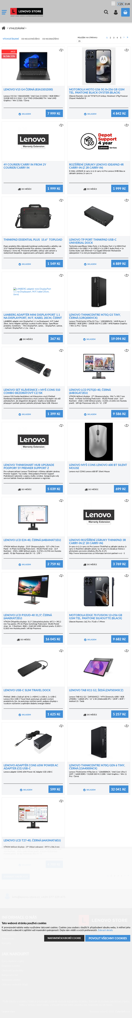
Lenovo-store (36, 12)
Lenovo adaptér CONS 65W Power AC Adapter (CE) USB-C (31, 767)
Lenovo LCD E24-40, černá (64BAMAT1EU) (32, 540)
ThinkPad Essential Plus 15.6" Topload (33, 239)
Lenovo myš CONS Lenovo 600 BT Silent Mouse (98, 466)
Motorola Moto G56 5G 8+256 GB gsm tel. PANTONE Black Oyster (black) (96, 91)
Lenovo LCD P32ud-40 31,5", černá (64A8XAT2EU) (28, 616)
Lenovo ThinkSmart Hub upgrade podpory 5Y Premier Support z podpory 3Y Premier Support (29, 468)
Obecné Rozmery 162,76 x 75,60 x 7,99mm (87, 621)
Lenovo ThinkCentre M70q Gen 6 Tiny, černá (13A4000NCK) (97, 767)
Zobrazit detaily (105, 930)
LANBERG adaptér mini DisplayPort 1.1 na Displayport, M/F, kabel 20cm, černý (33, 316)
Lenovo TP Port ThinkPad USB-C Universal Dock (93, 241)
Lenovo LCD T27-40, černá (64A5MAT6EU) (32, 840)
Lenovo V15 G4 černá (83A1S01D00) (28, 89)
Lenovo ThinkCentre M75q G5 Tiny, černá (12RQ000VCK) (95, 316)
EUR (127, 4)
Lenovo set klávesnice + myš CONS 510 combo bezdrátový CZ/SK (32, 391)
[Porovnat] (61, 50)
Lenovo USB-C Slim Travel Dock (27, 690)
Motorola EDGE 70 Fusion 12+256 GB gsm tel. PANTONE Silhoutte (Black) (95, 616)
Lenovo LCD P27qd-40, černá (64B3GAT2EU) (90, 391)
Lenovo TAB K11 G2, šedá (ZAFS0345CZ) (96, 690)
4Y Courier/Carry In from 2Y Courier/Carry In (25, 166)
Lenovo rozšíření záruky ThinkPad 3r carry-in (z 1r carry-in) (97, 541)
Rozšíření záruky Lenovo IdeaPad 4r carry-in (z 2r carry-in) (96, 166)
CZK (120, 4)
